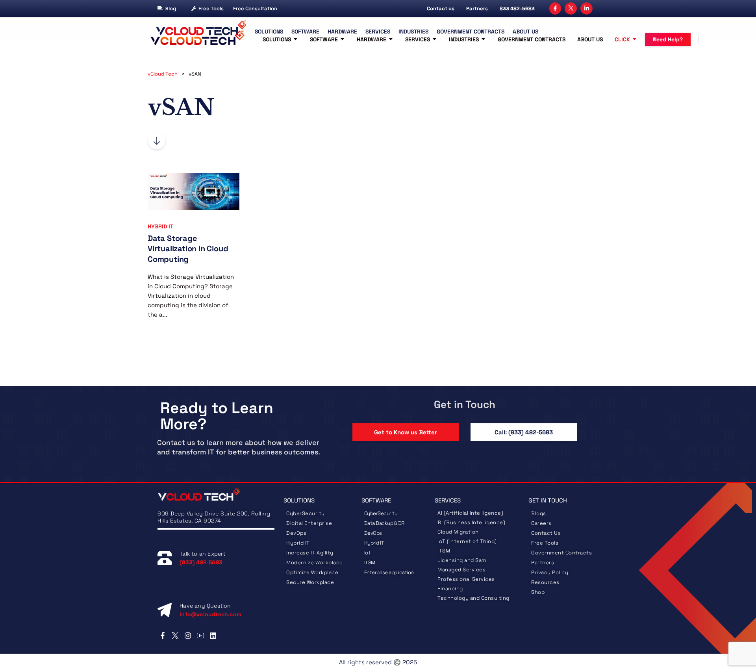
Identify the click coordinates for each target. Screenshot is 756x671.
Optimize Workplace (312, 572)
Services (417, 39)
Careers (541, 523)
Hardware (371, 39)
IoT (367, 552)
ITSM (369, 562)
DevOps (296, 533)
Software (324, 39)
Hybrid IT (160, 226)
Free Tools (211, 8)
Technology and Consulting (473, 598)
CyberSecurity (306, 513)
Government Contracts (531, 39)
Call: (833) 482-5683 (524, 432)
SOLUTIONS (299, 500)
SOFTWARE (376, 500)
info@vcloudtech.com (210, 614)
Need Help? (668, 39)
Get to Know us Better (405, 432)
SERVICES (448, 500)
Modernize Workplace (314, 562)
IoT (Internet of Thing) (467, 541)
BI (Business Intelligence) (471, 522)
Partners (477, 8)
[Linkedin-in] (586, 8)
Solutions (277, 39)
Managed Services (461, 569)
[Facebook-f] (555, 8)
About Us (590, 39)
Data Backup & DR (384, 523)
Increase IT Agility (310, 552)
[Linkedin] (213, 635)
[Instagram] (188, 635)
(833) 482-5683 (201, 562)
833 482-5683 (517, 8)
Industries (464, 39)
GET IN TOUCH (547, 500)
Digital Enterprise (309, 523)
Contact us (440, 8)
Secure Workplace (310, 582)
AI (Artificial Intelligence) (470, 513)
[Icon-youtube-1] (201, 635)
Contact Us (546, 533)
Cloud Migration (458, 531)
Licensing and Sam (461, 560)
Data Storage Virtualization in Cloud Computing (188, 248)
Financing (450, 588)
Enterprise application (389, 572)
